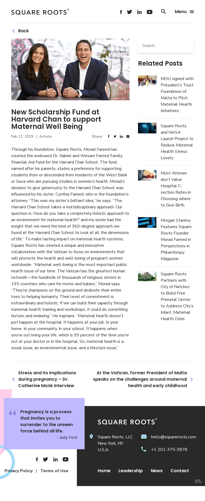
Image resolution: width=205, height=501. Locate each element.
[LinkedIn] (139, 12)
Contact (180, 471)
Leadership (131, 471)
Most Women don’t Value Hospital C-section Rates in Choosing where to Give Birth (176, 189)
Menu (181, 12)
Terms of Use (54, 471)
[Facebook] (121, 12)
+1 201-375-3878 (169, 449)
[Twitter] (129, 12)
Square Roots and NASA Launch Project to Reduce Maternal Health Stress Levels (177, 142)
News (157, 471)
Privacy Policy (19, 471)
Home (104, 471)
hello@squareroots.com (173, 437)
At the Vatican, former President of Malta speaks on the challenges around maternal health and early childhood (140, 379)
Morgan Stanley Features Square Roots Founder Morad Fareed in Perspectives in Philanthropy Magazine (176, 239)
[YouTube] (149, 12)
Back (23, 31)
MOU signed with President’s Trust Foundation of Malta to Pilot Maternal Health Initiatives (177, 95)
